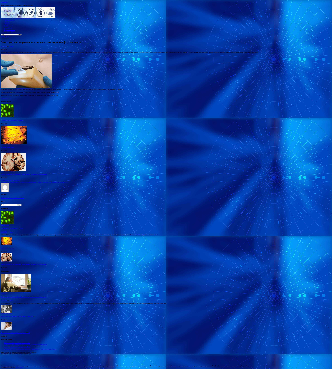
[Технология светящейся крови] (7, 117)
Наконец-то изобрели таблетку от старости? (17, 343)
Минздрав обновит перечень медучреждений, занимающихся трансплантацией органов (30, 349)
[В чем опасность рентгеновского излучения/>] (6, 313)
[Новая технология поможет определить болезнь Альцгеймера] (13, 171)
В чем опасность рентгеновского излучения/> (18, 316)
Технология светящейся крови (12, 120)
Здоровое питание (9, 30)
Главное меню (5, 36)
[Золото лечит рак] (14, 144)
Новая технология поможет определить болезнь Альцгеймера (24, 174)
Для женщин (8, 28)
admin (11, 46)
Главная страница (9, 20)
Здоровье (7, 23)
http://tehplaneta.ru (6, 98)
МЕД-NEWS (4, 2)
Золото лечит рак (7, 147)
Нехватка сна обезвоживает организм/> (15, 333)
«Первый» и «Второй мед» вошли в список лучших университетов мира (25, 344)
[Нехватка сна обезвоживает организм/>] (6, 329)
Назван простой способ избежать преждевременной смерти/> (23, 297)
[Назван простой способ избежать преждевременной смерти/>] (16, 292)
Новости (6, 22)
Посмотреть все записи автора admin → (12, 198)
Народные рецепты (10, 31)
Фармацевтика (8, 25)
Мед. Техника (8, 27)
